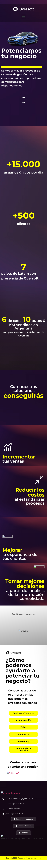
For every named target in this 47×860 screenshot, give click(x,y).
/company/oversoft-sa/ (14, 814)
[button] (23, 16)
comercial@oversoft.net (15, 804)
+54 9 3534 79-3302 (13, 809)
